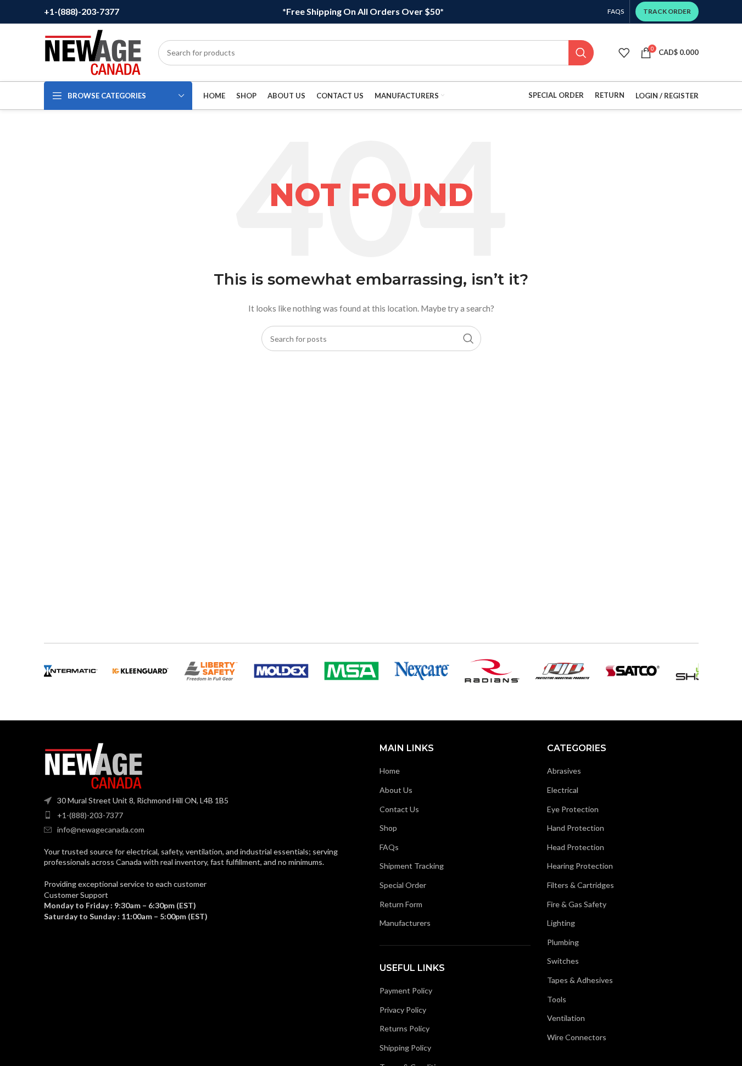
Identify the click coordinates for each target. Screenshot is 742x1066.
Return (609, 95)
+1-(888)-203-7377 (90, 815)
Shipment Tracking (412, 865)
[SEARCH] (581, 52)
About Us (396, 790)
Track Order (667, 11)
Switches (563, 960)
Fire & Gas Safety (576, 904)
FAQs (389, 847)
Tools (556, 999)
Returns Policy (404, 1028)
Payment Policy (406, 990)
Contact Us (399, 809)
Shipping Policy (405, 1047)
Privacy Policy (403, 1009)
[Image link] (93, 765)
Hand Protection (575, 827)
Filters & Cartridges (580, 885)
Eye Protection (573, 809)
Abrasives (564, 770)
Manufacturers (405, 923)
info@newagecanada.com (100, 829)
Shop (388, 827)
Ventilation (566, 1018)
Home (390, 770)
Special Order (556, 95)
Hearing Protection (580, 865)
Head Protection (575, 847)
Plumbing (563, 942)
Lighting (561, 923)
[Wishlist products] (624, 53)
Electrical (562, 790)
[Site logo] (93, 51)
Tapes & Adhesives (580, 980)
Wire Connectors (576, 1037)
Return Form (401, 904)
